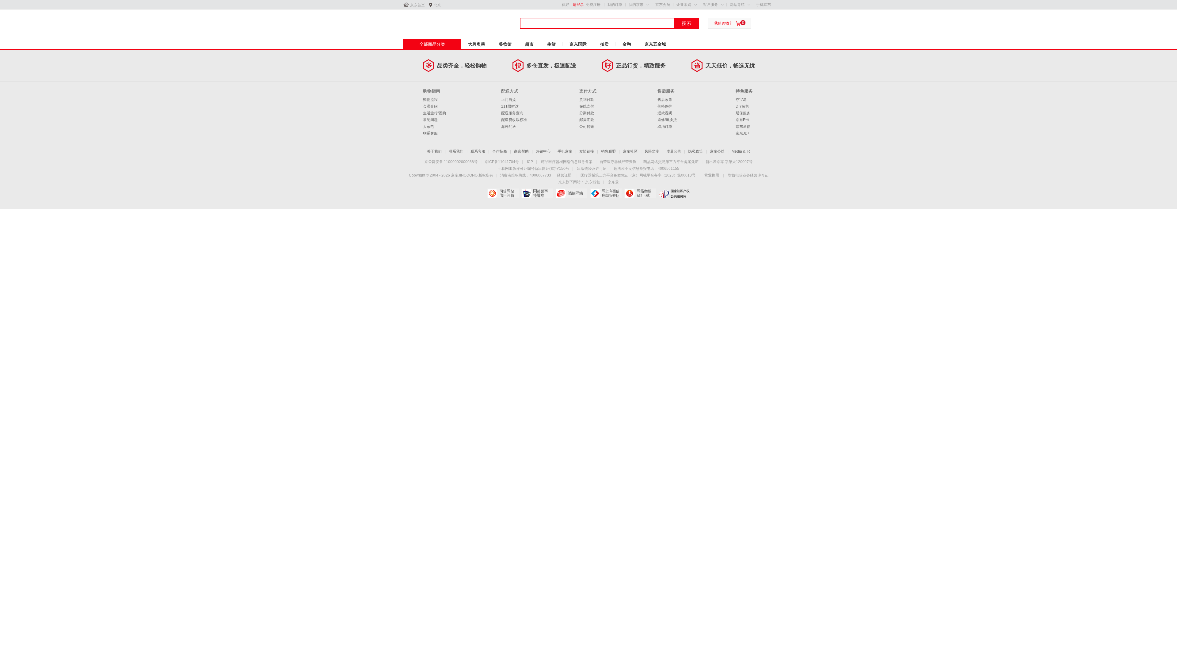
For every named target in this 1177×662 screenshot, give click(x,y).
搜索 (686, 23)
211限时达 (510, 106)
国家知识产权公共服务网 (674, 193)
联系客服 (430, 133)
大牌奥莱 (476, 44)
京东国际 (578, 44)
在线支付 (586, 106)
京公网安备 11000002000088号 (451, 162)
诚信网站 (571, 193)
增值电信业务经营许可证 (748, 175)
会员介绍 (430, 106)
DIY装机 (742, 106)
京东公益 (717, 151)
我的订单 (615, 4)
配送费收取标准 (514, 120)
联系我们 (456, 151)
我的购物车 (723, 23)
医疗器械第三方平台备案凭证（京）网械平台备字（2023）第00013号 (638, 175)
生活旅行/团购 (434, 113)
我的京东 (636, 4)
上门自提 (508, 99)
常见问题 (430, 120)
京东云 (613, 182)
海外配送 (508, 126)
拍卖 (604, 44)
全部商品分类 (432, 44)
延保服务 (743, 113)
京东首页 (417, 5)
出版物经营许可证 (592, 168)
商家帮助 (521, 151)
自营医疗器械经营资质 (618, 162)
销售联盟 (608, 151)
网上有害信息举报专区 (606, 193)
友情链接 (586, 151)
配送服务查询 (512, 113)
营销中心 (543, 151)
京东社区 (630, 151)
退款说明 (664, 113)
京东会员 (662, 4)
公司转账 (586, 126)
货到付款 (586, 99)
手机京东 (763, 4)
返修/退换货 (667, 120)
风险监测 (652, 151)
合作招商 (499, 151)
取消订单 (664, 126)
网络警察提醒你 (537, 193)
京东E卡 (742, 120)
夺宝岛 (741, 99)
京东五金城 (655, 44)
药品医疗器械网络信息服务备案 (566, 162)
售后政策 (664, 99)
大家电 (428, 126)
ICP (530, 162)
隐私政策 (695, 151)
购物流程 (430, 99)
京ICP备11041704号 (502, 162)
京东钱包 (592, 182)
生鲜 (551, 44)
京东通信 (743, 126)
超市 (529, 44)
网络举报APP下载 (640, 193)
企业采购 (683, 4)
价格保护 (664, 106)
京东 (423, 21)
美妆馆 (505, 44)
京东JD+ (743, 133)
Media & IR (741, 151)
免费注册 (593, 4)
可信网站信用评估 (503, 193)
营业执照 (711, 175)
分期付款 (586, 113)
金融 (627, 44)
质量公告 (673, 151)
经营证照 (564, 175)
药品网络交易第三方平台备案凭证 (671, 162)
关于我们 (434, 151)
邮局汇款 (586, 120)
